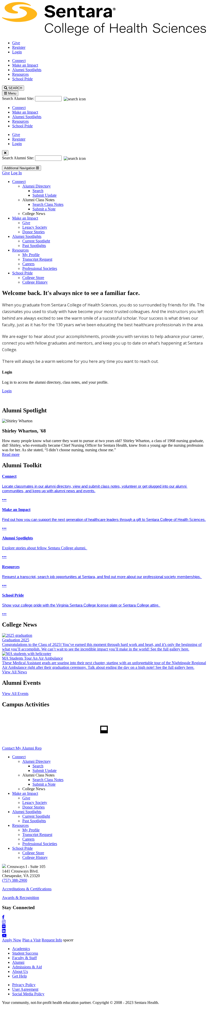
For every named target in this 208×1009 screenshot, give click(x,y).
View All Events (15, 693)
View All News (14, 672)
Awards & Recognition (20, 897)
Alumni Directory (36, 186)
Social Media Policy (28, 994)
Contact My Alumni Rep (22, 748)
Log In (16, 173)
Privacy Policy (24, 985)
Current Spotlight (36, 241)
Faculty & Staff (24, 958)
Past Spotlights (34, 245)
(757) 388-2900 (14, 880)
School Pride (22, 79)
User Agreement (25, 989)
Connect (19, 60)
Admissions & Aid (27, 967)
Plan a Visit (31, 940)
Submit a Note (44, 209)
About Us (20, 971)
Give (16, 43)
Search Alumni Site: (18, 98)
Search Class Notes (47, 204)
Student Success (25, 953)
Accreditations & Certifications (26, 889)
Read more (11, 454)
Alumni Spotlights (26, 70)
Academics (21, 948)
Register (18, 47)
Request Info (52, 940)
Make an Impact (25, 65)
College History (35, 282)
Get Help (19, 976)
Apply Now (11, 940)
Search (37, 191)
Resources (20, 74)
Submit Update (44, 195)
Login (17, 52)
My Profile (31, 255)
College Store (33, 277)
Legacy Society (34, 227)
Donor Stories (33, 232)
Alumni (18, 962)
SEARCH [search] (14, 88)
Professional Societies (39, 268)
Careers (28, 264)
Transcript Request (37, 259)
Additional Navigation (20, 168)
